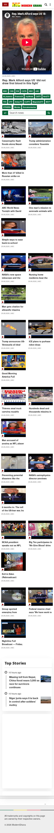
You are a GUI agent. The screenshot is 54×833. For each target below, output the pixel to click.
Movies (17, 107)
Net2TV (46, 96)
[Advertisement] (26, 817)
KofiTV (27, 101)
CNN (12, 91)
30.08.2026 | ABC (7, 148)
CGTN (24, 91)
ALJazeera (7, 96)
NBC (31, 91)
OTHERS (7, 107)
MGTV (48, 101)
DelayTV (18, 101)
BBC (5, 91)
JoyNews (29, 96)
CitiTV (38, 96)
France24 (19, 96)
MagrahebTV (38, 101)
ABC (37, 91)
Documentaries (29, 107)
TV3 (4, 101)
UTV (10, 101)
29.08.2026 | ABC (34, 214)
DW (17, 91)
